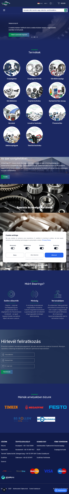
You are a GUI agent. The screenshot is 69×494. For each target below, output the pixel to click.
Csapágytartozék (60, 450)
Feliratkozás (6, 372)
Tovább (5, 177)
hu (41, 3)
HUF (45, 3)
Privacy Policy (46, 240)
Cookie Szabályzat (43, 453)
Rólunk (3, 446)
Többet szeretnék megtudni (19, 34)
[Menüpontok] (4, 10)
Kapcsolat (4, 450)
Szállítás (4, 457)
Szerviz (3, 461)
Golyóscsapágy (59, 446)
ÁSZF (38, 450)
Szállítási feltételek (43, 457)
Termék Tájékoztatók (8, 453)
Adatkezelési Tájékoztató (45, 446)
